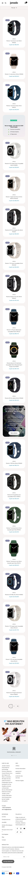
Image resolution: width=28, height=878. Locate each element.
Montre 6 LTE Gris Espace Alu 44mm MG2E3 (14, 230)
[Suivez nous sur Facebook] (17, 828)
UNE (17, 765)
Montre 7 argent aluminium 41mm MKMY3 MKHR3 (14, 197)
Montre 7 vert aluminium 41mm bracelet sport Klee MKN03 (14, 528)
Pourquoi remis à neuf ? (7, 830)
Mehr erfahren (14, 433)
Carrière (4, 816)
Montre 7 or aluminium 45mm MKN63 (14, 74)
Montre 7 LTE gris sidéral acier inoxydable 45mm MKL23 (14, 330)
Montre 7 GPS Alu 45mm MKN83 (14, 463)
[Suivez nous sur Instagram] (21, 828)
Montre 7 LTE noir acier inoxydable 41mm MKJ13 (14, 660)
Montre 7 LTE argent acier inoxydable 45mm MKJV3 (14, 627)
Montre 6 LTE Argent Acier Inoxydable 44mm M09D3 (14, 164)
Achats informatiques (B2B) (7, 826)
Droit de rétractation (20, 768)
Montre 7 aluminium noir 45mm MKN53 (14, 41)
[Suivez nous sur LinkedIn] (21, 832)
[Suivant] (18, 706)
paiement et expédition (18, 772)
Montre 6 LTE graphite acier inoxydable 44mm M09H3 (14, 495)
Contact (4, 840)
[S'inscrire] (24, 856)
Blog (3, 837)
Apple (14, 38)
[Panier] (25, 3)
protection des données (19, 776)
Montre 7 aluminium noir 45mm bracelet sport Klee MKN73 (14, 562)
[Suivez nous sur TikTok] (17, 832)
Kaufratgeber (5, 834)
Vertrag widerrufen (8, 861)
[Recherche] (5, 3)
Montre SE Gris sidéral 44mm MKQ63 (14, 398)
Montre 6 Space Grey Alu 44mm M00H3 (14, 297)
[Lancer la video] (14, 734)
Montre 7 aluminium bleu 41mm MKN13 (14, 106)
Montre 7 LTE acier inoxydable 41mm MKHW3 (14, 264)
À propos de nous (6, 819)
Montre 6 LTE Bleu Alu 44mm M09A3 (14, 594)
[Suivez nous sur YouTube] (24, 828)
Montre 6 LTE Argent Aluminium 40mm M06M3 (14, 693)
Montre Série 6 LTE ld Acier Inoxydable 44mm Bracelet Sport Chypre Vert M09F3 (14, 364)
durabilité (4, 822)
